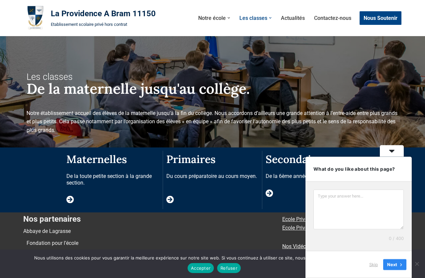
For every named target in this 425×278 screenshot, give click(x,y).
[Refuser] (416, 263)
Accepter (201, 268)
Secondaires (296, 159)
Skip (373, 264)
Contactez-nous (332, 18)
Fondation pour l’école (52, 243)
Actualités (293, 18)
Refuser (228, 268)
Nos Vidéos (295, 246)
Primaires (190, 159)
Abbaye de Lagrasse (47, 231)
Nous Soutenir (380, 18)
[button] (228, 18)
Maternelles (96, 159)
